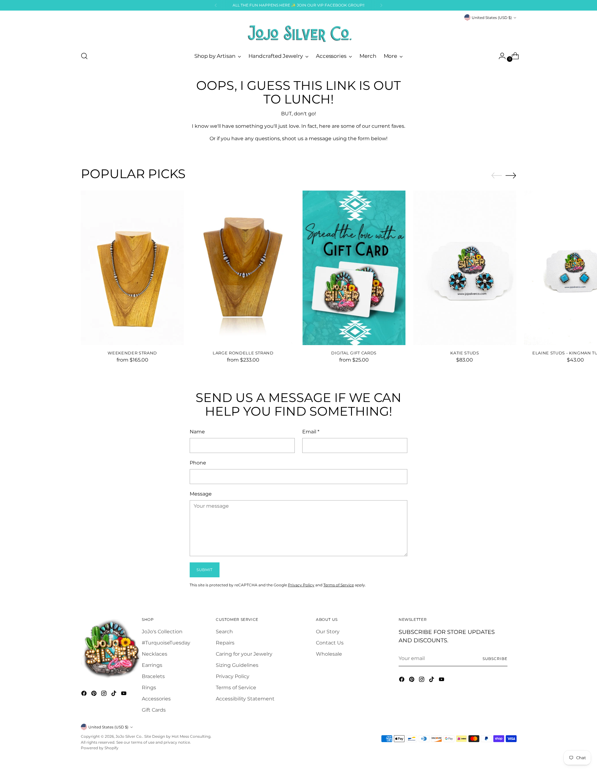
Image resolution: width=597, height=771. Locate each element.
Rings (149, 687)
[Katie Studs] (464, 268)
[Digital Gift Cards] (354, 268)
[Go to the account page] (499, 56)
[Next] (381, 5)
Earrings (152, 665)
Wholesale (329, 654)
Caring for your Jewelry (244, 654)
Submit (205, 569)
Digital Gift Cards (354, 352)
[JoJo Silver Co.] (298, 33)
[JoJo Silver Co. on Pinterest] (94, 694)
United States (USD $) (492, 17)
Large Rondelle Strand (243, 352)
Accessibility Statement (245, 699)
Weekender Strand (132, 352)
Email (310, 432)
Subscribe (495, 658)
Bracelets (153, 676)
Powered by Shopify (99, 748)
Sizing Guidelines (237, 665)
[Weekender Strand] (132, 268)
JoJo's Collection (162, 632)
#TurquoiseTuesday (166, 643)
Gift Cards (154, 710)
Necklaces (154, 654)
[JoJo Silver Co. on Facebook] (84, 694)
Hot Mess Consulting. (191, 736)
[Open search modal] (84, 56)
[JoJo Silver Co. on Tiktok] (114, 694)
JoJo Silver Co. (129, 736)
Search (224, 632)
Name (197, 432)
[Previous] (216, 5)
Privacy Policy (301, 585)
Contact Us (330, 643)
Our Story (328, 632)
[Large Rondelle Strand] (243, 268)
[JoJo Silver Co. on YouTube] (124, 694)
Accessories (156, 699)
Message (201, 494)
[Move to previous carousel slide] (496, 175)
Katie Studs (464, 352)
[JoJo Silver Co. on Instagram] (104, 694)
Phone (198, 463)
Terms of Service (338, 585)
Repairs (225, 643)
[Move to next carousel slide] (511, 175)
